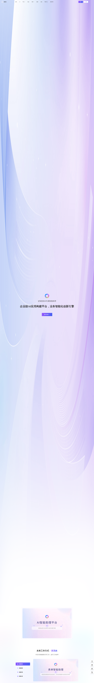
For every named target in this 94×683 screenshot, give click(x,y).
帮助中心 (46, 1)
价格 (41, 1)
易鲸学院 (51, 1)
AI (19, 1)
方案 (33, 1)
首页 (16, 1)
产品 (24, 1)
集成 (28, 1)
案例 (37, 1)
